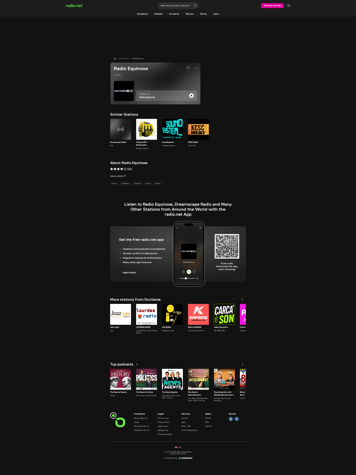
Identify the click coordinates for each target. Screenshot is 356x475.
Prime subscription (189, 430)
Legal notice (163, 426)
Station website (116, 176)
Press (136, 422)
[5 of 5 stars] (125, 169)
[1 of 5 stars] (111, 169)
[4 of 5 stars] (121, 169)
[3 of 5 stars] (118, 169)
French (114, 183)
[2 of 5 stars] (115, 169)
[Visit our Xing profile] (237, 418)
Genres (203, 14)
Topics (216, 14)
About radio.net (140, 418)
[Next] (242, 113)
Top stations (142, 14)
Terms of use (163, 418)
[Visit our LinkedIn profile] (231, 418)
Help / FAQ (186, 426)
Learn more (129, 272)
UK (179, 447)
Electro (118, 75)
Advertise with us (141, 426)
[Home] (115, 58)
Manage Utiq (163, 430)
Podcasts (158, 14)
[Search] (195, 5)
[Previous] (234, 113)
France (147, 183)
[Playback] (191, 95)
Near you (190, 14)
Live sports (174, 14)
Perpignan (125, 183)
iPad (207, 422)
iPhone (208, 418)
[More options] (195, 68)
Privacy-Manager (165, 434)
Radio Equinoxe (147, 97)
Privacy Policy (163, 422)
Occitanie (137, 183)
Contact (184, 418)
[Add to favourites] (188, 67)
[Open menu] (288, 5)
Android (208, 426)
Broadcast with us (141, 430)
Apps (183, 422)
